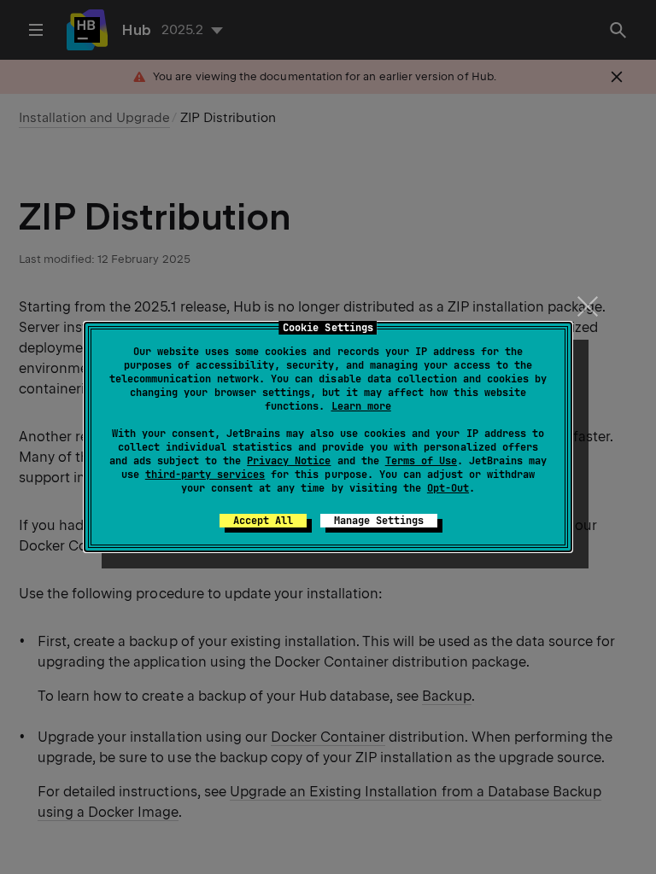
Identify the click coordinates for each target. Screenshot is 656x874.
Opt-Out (448, 488)
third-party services (205, 474)
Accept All (263, 520)
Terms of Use (421, 461)
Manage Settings (379, 520)
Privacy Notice (289, 461)
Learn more (361, 406)
